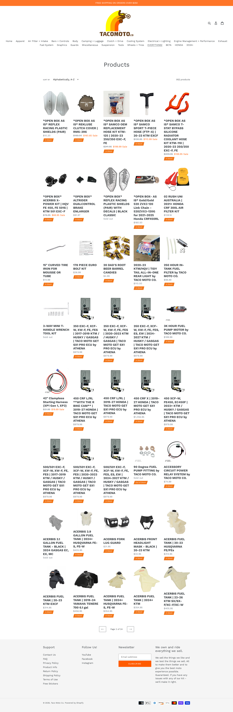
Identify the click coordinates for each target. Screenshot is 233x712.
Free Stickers (50, 683)
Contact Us (49, 654)
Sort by (46, 80)
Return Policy (50, 671)
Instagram (87, 663)
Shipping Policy (51, 675)
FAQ (45, 659)
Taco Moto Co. (57, 703)
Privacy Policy (51, 663)
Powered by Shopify (74, 703)
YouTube (86, 654)
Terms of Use (50, 679)
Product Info (50, 667)
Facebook (87, 659)
